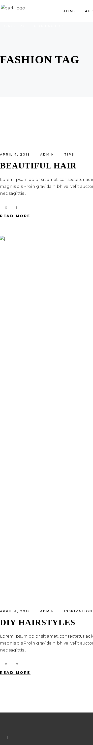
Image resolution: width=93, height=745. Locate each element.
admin (48, 154)
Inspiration (78, 611)
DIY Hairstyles (37, 622)
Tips (69, 154)
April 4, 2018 (16, 154)
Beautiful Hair (38, 165)
